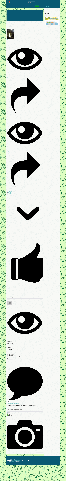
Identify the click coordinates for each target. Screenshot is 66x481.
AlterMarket (12, 461)
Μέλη (9, 192)
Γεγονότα (10, 191)
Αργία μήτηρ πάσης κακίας (13, 39)
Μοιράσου (11, 343)
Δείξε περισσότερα (18, 407)
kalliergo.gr (53, 15)
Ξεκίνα (8, 299)
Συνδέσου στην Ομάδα (10, 114)
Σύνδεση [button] (36, 6)
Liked (8, 343)
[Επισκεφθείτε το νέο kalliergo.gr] (52, 21)
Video (9, 190)
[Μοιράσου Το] (25, 113)
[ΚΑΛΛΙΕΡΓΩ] (11, 2)
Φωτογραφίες (11, 189)
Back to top (56, 459)
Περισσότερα (9, 359)
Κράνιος (8, 403)
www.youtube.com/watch (14, 403)
